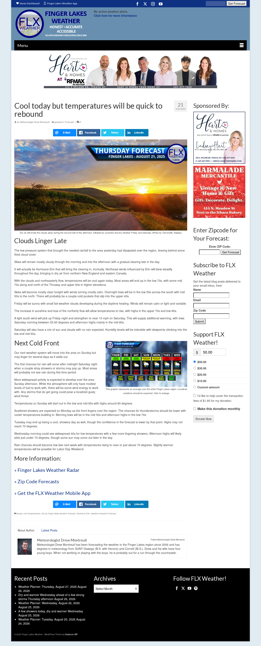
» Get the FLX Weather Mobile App (52, 493)
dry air (44, 513)
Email (197, 300)
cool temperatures (31, 513)
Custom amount (208, 387)
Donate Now (203, 419)
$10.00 (201, 381)
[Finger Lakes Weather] (51, 23)
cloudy (19, 513)
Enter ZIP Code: (220, 246)
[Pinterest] (196, 588)
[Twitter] (145, 3)
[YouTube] (161, 3)
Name (197, 289)
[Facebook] (137, 3)
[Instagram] (153, 3)
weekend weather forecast (103, 513)
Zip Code (199, 310)
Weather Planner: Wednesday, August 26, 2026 (49, 603)
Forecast (69, 122)
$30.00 (201, 368)
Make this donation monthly (218, 408)
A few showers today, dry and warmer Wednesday (50, 611)
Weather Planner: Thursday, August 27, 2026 (47, 587)
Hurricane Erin (83, 513)
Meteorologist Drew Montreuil (34, 122)
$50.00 (201, 362)
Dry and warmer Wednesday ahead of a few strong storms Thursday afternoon (51, 597)
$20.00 (201, 374)
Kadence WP (71, 634)
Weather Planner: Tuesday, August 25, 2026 (46, 619)
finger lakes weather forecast (61, 513)
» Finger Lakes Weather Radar (47, 470)
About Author (26, 530)
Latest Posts (49, 530)
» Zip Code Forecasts (36, 481)
